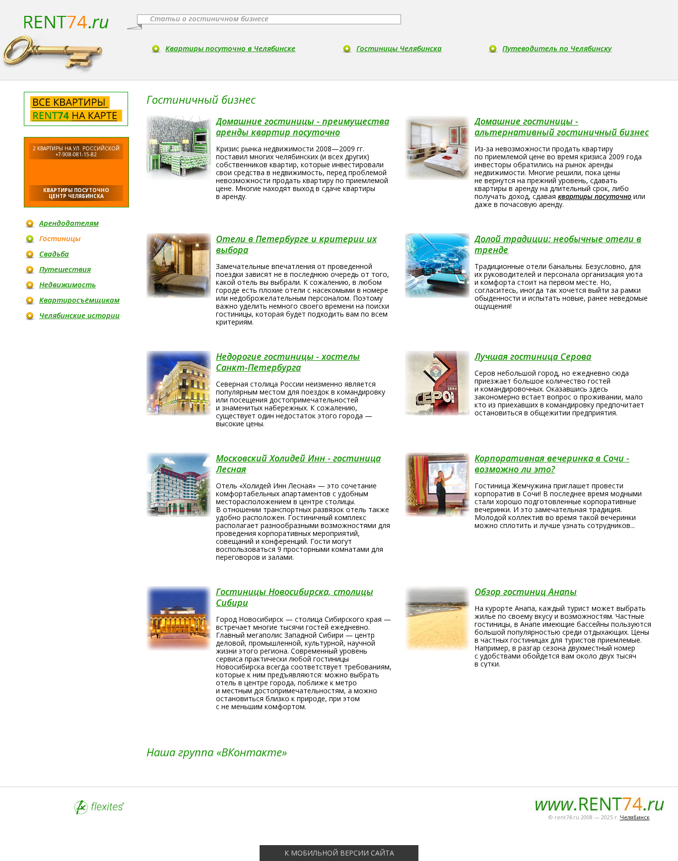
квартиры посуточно (594, 196)
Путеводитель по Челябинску (556, 48)
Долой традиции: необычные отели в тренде (558, 244)
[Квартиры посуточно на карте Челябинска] (76, 109)
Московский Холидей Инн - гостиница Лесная (298, 463)
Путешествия (65, 269)
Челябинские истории (79, 315)
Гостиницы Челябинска (399, 48)
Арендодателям (69, 222)
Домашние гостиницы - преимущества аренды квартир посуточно (302, 126)
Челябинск (635, 817)
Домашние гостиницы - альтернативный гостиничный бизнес (562, 126)
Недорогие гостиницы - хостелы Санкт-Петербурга (288, 361)
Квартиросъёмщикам (79, 299)
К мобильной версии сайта (339, 853)
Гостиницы (59, 238)
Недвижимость (67, 284)
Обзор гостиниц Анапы (526, 591)
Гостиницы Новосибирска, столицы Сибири (294, 597)
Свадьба (54, 253)
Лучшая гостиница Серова (533, 356)
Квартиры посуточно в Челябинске (230, 48)
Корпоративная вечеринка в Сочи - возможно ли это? (552, 463)
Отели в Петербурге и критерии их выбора (296, 244)
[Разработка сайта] (99, 812)
